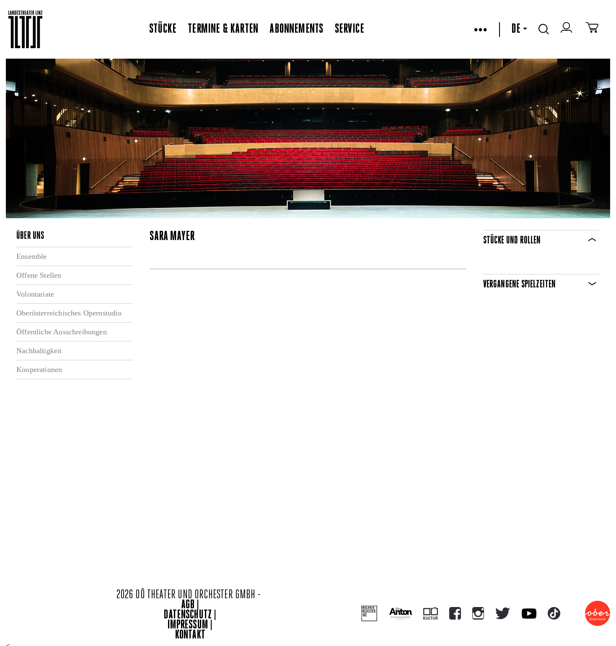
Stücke (162, 29)
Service (349, 29)
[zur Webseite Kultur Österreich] (430, 613)
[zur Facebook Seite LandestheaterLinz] (455, 613)
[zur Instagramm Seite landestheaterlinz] (478, 613)
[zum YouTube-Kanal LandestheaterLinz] (529, 613)
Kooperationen (39, 369)
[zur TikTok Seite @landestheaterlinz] (554, 613)
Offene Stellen (39, 275)
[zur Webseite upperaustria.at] (597, 613)
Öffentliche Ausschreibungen (61, 332)
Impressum (188, 625)
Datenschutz (188, 615)
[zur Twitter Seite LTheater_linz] (502, 613)
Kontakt (190, 635)
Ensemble (31, 256)
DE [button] (515, 29)
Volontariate (35, 294)
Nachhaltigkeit (39, 350)
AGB (187, 605)
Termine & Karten (223, 29)
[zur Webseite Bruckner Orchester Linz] (369, 613)
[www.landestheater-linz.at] (25, 29)
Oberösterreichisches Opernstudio (69, 313)
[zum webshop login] (567, 29)
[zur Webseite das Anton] (400, 613)
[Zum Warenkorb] (591, 29)
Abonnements (296, 29)
